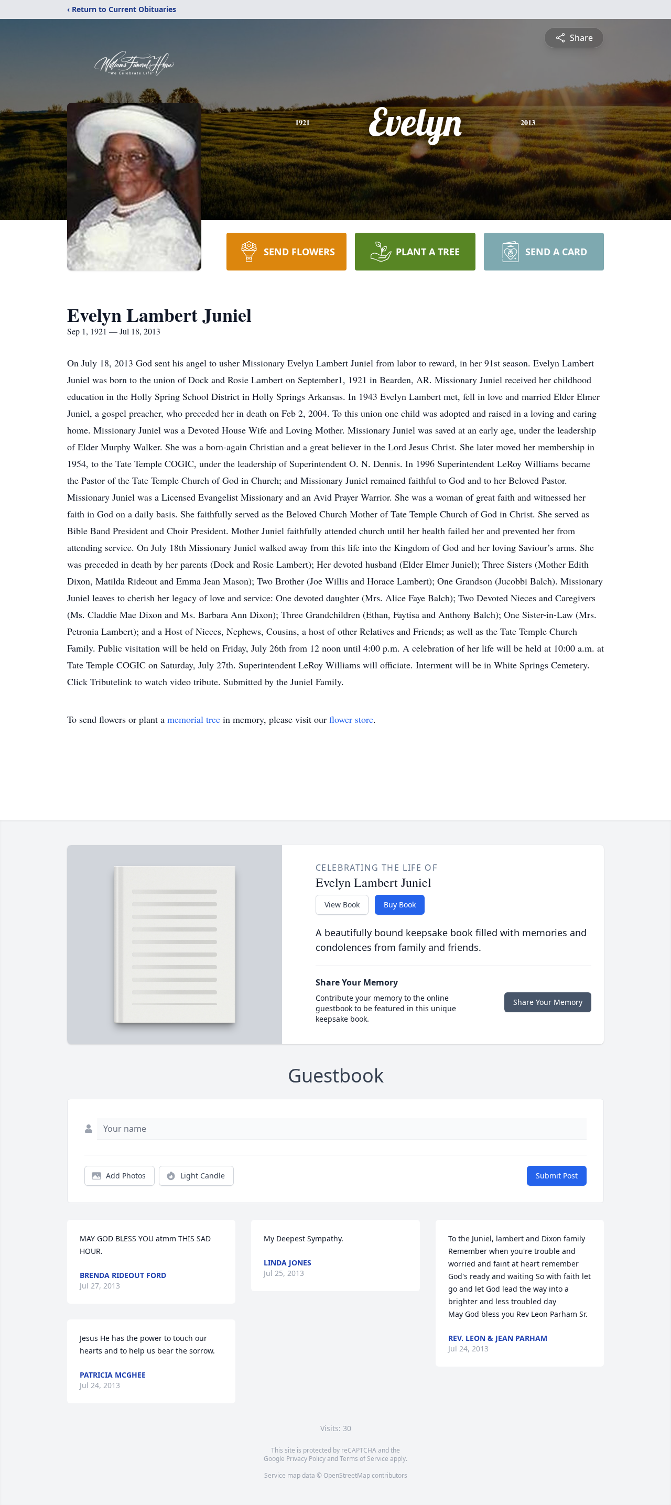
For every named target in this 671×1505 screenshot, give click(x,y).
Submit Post (557, 1176)
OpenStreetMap (346, 1475)
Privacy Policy (306, 1458)
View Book (342, 905)
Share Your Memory (547, 1002)
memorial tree (193, 719)
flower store (351, 719)
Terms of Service (364, 1458)
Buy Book (400, 905)
